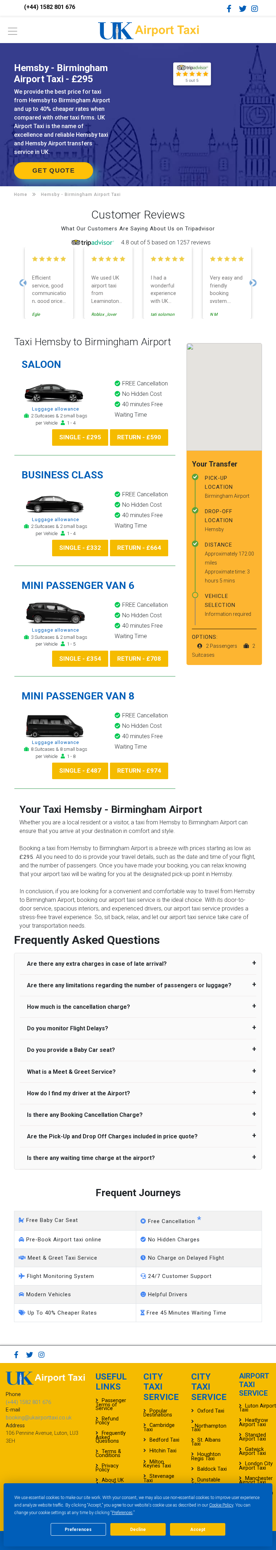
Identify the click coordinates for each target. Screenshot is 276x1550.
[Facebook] (232, 8)
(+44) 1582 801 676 (49, 7)
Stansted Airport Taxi (252, 1437)
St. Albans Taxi (206, 1442)
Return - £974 (139, 770)
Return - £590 (139, 437)
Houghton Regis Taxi (206, 1456)
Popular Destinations (157, 1413)
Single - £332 (80, 547)
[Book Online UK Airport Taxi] (148, 29)
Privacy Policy (107, 1468)
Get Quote (53, 170)
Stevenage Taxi (158, 1478)
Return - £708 (139, 658)
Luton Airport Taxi (257, 1408)
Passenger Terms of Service (111, 1404)
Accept (197, 1529)
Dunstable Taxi (205, 1482)
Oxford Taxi (210, 1411)
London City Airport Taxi (256, 1466)
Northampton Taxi (208, 1428)
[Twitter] (244, 8)
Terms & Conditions (108, 1453)
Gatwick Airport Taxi (252, 1451)
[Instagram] (256, 8)
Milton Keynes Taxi (157, 1464)
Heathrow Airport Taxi (253, 1422)
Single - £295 (80, 437)
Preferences (122, 1512)
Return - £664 (139, 547)
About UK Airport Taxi (110, 1482)
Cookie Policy (221, 1505)
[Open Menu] (12, 33)
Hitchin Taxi (163, 1451)
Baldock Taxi (212, 1469)
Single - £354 (80, 658)
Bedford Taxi (164, 1440)
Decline (138, 1529)
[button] (23, 283)
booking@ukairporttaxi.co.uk (39, 1418)
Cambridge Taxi (159, 1427)
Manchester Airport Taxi (256, 1480)
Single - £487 (80, 770)
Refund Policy (107, 1421)
